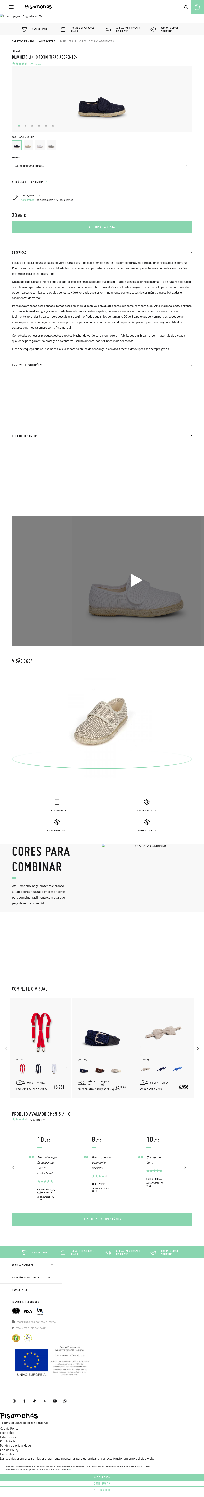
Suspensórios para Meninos (31, 1088)
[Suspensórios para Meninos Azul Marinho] (38, 1069)
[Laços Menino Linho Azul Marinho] (162, 1069)
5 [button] (46, 126)
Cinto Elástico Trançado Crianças (97, 1089)
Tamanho (17, 157)
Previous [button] (7, 1048)
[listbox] (102, 146)
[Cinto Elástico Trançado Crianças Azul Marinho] (84, 1069)
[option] (28, 145)
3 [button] (32, 126)
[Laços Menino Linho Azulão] (178, 1069)
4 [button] (39, 126)
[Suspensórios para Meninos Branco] (54, 1069)
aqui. (70, 1469)
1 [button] (19, 126)
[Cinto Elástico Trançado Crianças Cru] (116, 1069)
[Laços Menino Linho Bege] (146, 1069)
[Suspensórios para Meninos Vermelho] (22, 1069)
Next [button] (67, 1068)
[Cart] (197, 7)
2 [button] (25, 126)
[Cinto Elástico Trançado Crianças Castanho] (100, 1069)
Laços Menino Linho (151, 1088)
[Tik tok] (34, 1401)
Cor (23, 137)
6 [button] (53, 126)
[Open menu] (11, 7)
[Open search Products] (186, 7)
